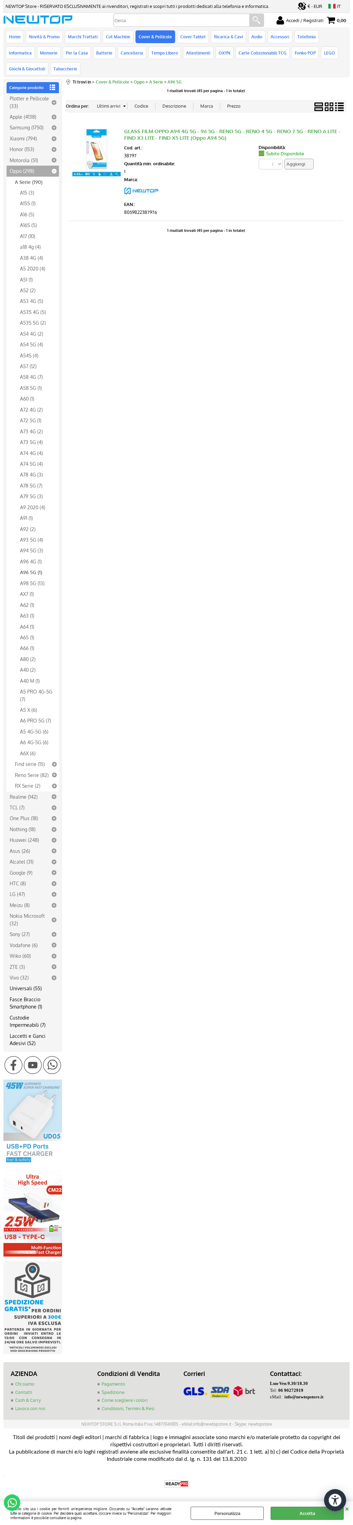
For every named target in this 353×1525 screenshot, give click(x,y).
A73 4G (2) (31, 431)
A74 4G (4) (31, 453)
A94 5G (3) (31, 550)
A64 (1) (27, 626)
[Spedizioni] (32, 1352)
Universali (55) (26, 988)
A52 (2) (28, 290)
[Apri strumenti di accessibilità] (335, 1500)
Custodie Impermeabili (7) (28, 1021)
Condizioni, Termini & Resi (128, 1408)
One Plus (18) (24, 818)
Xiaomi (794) (23, 138)
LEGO (329, 53)
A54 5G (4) (31, 344)
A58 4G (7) (31, 377)
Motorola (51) (24, 160)
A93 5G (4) (31, 540)
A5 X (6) (28, 710)
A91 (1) (26, 518)
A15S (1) (28, 203)
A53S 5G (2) (33, 322)
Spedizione (113, 1392)
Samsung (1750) (26, 127)
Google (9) (21, 872)
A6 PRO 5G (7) (35, 720)
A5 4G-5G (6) (34, 731)
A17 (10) (27, 236)
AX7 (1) (27, 594)
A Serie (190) (28, 182)
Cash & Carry (28, 1400)
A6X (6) (28, 753)
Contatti (23, 1392)
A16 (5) (27, 214)
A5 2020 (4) (32, 268)
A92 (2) (28, 529)
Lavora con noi (30, 1408)
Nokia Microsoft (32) (27, 919)
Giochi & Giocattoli (27, 68)
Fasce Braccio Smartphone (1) (26, 1003)
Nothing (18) (23, 829)
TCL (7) (17, 807)
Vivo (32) (19, 977)
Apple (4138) (23, 117)
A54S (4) (29, 355)
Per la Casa (77, 53)
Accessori (280, 36)
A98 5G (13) (32, 583)
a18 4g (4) (30, 247)
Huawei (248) (24, 840)
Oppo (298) (22, 171)
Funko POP (305, 53)
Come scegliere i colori (125, 1400)
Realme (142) (24, 797)
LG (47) (17, 894)
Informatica (20, 53)
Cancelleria (132, 53)
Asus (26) (20, 851)
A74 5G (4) (31, 464)
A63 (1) (27, 615)
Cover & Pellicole (155, 36)
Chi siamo (24, 1384)
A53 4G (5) (31, 301)
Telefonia (306, 36)
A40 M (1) (30, 681)
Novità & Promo (44, 36)
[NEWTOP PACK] (141, 196)
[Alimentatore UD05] (32, 1164)
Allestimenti (198, 53)
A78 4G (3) (31, 474)
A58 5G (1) (31, 388)
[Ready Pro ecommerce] (176, 1483)
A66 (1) (27, 648)
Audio (256, 36)
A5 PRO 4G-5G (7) (36, 695)
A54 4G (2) (31, 334)
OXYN (224, 53)
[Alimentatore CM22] (32, 1255)
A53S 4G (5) (33, 312)
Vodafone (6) (24, 945)
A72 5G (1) (30, 420)
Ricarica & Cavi (228, 36)
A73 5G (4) (31, 442)
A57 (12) (28, 366)
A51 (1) (26, 279)
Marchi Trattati (83, 36)
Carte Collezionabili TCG (262, 53)
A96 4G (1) (31, 561)
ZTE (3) (17, 967)
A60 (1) (27, 398)
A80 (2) (28, 659)
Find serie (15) (30, 764)
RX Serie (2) (27, 786)
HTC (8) (18, 883)
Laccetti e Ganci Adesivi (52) (28, 1039)
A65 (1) (27, 637)
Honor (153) (22, 149)
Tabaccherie (65, 68)
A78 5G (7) (31, 485)
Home (15, 36)
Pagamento (113, 1384)
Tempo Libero (164, 53)
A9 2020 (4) (32, 507)
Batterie (104, 53)
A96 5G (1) (31, 572)
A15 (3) (27, 192)
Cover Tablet (193, 36)
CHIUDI (347, 1508)
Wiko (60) (20, 956)
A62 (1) (27, 605)
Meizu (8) (20, 905)
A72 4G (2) (31, 409)
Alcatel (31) (21, 861)
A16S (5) (28, 225)
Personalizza (227, 1513)
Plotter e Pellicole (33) (29, 102)
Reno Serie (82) (32, 775)
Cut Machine (118, 36)
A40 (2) (28, 670)
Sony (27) (20, 934)
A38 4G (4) (31, 258)
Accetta (307, 1513)
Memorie (49, 53)
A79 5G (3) (31, 496)
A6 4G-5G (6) (34, 742)
